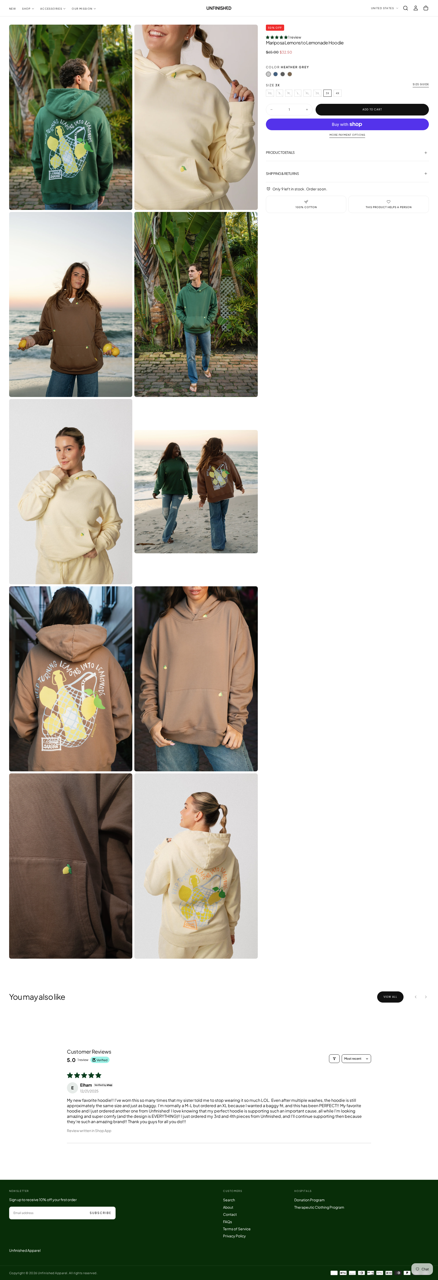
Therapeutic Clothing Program (319, 1207)
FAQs (227, 1221)
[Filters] (334, 1058)
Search (229, 1200)
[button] (406, 8)
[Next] (426, 997)
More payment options (347, 134)
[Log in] (416, 8)
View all (390, 997)
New (12, 8)
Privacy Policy (234, 1236)
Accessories (51, 8)
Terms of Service (237, 1228)
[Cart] (426, 8)
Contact (230, 1214)
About (228, 1207)
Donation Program (309, 1200)
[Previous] (416, 997)
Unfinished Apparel (25, 1250)
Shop (26, 8)
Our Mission (82, 8)
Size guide (421, 84)
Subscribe (100, 1213)
